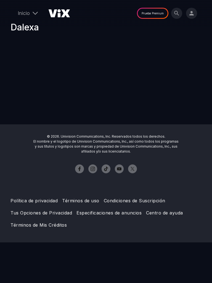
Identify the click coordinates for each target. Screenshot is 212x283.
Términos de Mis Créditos (38, 225)
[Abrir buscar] (176, 13)
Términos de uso (80, 200)
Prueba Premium (153, 13)
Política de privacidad (34, 200)
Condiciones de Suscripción (134, 200)
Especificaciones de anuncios (109, 213)
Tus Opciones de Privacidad (41, 213)
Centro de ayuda (164, 213)
